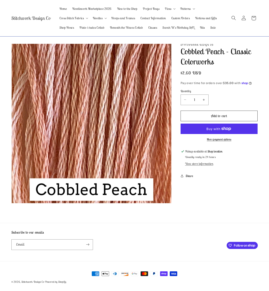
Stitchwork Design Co (32, 282)
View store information (199, 164)
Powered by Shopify (55, 282)
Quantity (186, 91)
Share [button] (189, 176)
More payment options (219, 139)
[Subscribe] (88, 244)
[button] (169, 8)
